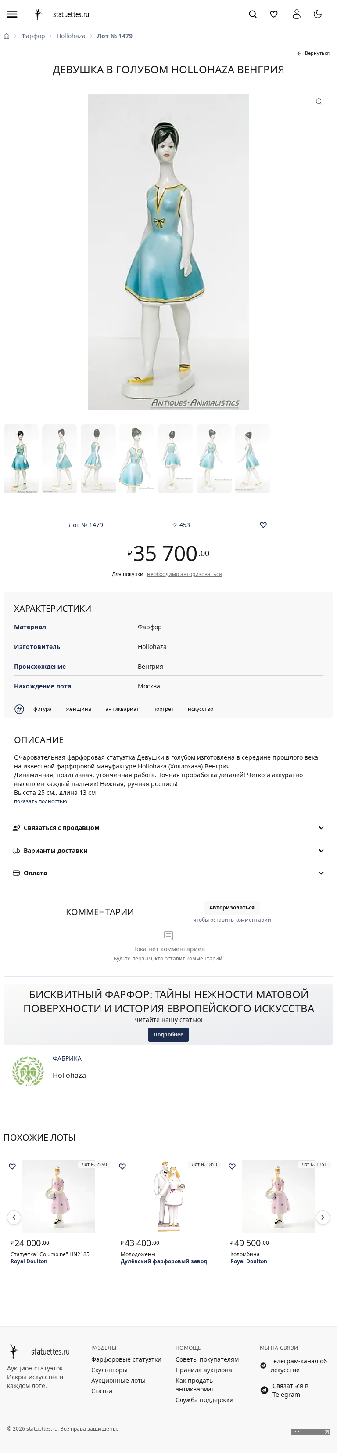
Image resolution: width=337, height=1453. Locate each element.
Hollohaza (71, 36)
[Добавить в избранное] (263, 525)
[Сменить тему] (317, 14)
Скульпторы (109, 1370)
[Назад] (14, 1217)
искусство (200, 709)
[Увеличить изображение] (168, 252)
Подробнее (168, 1034)
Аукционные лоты (118, 1380)
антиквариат (122, 709)
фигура (42, 709)
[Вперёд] (323, 1217)
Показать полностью (40, 801)
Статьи (101, 1391)
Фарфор (33, 36)
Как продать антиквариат (195, 1384)
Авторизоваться (232, 907)
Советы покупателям (207, 1359)
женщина (78, 709)
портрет (163, 709)
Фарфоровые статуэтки (126, 1359)
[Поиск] (253, 14)
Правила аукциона (204, 1370)
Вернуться (317, 53)
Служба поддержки (204, 1399)
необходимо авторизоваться (184, 574)
